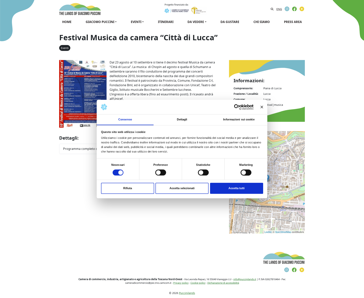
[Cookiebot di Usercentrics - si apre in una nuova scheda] (236, 107)
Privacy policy (181, 283)
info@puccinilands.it (244, 279)
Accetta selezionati (182, 188)
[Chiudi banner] (261, 107)
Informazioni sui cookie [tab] (238, 119)
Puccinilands (187, 293)
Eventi (65, 48)
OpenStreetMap (283, 231)
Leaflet (267, 231)
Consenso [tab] (125, 119)
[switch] (160, 172)
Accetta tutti (236, 188)
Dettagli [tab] (182, 119)
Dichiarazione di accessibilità (223, 283)
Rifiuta (127, 188)
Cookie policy (198, 283)
